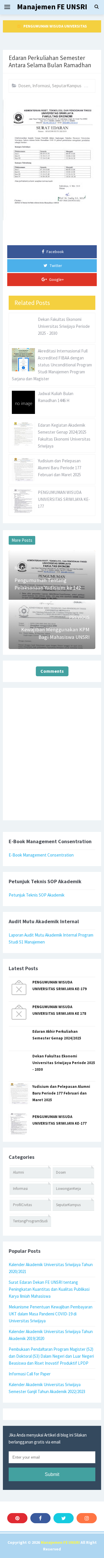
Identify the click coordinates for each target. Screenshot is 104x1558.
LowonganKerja (68, 1188)
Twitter (55, 265)
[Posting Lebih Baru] (23, 558)
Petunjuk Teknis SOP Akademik (36, 895)
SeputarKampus (66, 85)
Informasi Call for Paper (30, 1374)
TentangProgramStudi (30, 1221)
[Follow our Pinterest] (17, 1518)
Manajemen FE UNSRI (60, 1542)
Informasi (41, 85)
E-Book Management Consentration (41, 855)
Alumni (18, 1172)
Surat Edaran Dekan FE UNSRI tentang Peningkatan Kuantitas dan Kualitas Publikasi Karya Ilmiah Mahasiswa (49, 1289)
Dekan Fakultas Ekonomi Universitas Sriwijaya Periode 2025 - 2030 (64, 326)
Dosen (24, 85)
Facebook (55, 251)
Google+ (56, 279)
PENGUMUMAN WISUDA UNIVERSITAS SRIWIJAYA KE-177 (64, 499)
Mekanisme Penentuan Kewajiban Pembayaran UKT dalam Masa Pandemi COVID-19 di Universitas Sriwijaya (50, 1314)
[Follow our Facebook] (40, 1518)
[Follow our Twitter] (63, 1518)
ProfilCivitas (22, 1204)
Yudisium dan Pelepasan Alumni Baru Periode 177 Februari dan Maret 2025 (59, 467)
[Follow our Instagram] (87, 1518)
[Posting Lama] (80, 608)
